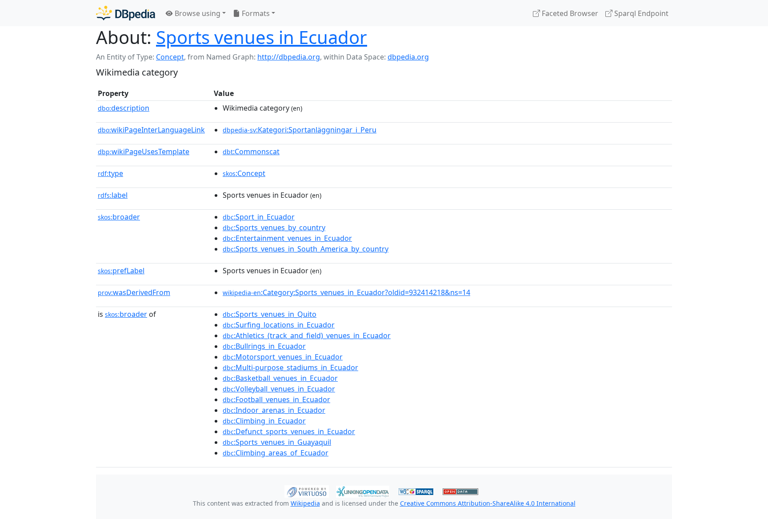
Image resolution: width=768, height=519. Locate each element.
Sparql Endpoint (640, 13)
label (113, 195)
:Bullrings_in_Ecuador (264, 346)
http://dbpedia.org (288, 57)
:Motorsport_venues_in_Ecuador (283, 357)
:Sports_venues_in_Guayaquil (277, 442)
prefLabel (121, 270)
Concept (170, 57)
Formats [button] (255, 13)
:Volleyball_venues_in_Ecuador (279, 389)
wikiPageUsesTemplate (143, 151)
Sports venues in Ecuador (261, 37)
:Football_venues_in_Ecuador (276, 399)
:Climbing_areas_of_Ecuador (275, 453)
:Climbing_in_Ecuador (264, 421)
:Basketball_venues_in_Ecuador (280, 378)
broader (119, 217)
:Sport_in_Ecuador (259, 217)
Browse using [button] (196, 13)
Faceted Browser (569, 13)
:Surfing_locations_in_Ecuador (279, 325)
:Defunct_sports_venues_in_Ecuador (289, 431)
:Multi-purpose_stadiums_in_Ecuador (290, 367)
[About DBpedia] (125, 13)
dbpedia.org (408, 57)
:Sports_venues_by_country (274, 227)
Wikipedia (305, 503)
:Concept (244, 173)
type (110, 173)
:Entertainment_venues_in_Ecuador (287, 238)
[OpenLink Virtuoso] (306, 490)
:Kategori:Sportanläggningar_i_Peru (299, 130)
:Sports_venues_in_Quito (269, 314)
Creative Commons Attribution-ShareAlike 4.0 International (488, 503)
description (123, 108)
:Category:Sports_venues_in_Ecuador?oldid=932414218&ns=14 (346, 292)
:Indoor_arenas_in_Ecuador (274, 410)
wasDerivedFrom (134, 292)
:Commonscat (251, 151)
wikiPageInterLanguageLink (151, 130)
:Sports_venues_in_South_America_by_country (305, 249)
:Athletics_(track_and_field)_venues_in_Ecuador (307, 335)
